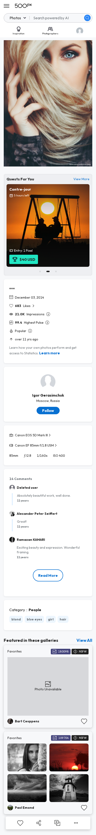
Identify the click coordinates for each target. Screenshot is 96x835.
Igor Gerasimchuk (48, 395)
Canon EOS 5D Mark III (31, 435)
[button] (87, 18)
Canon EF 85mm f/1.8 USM (34, 445)
